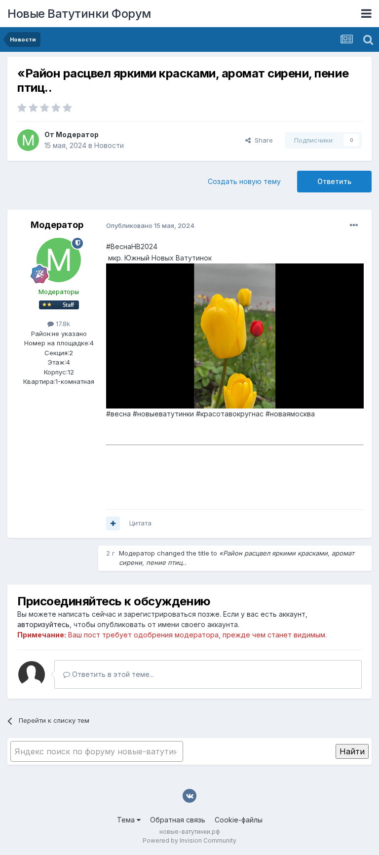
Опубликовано (150, 225)
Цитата (140, 523)
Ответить (334, 181)
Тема (127, 820)
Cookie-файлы (239, 820)
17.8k (62, 324)
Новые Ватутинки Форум (79, 13)
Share (262, 140)
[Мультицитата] (113, 523)
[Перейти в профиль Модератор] (28, 140)
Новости (109, 145)
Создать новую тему (244, 181)
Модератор (77, 134)
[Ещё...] (354, 225)
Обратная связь (177, 820)
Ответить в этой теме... (112, 674)
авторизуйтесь (43, 624)
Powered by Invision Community (189, 840)
